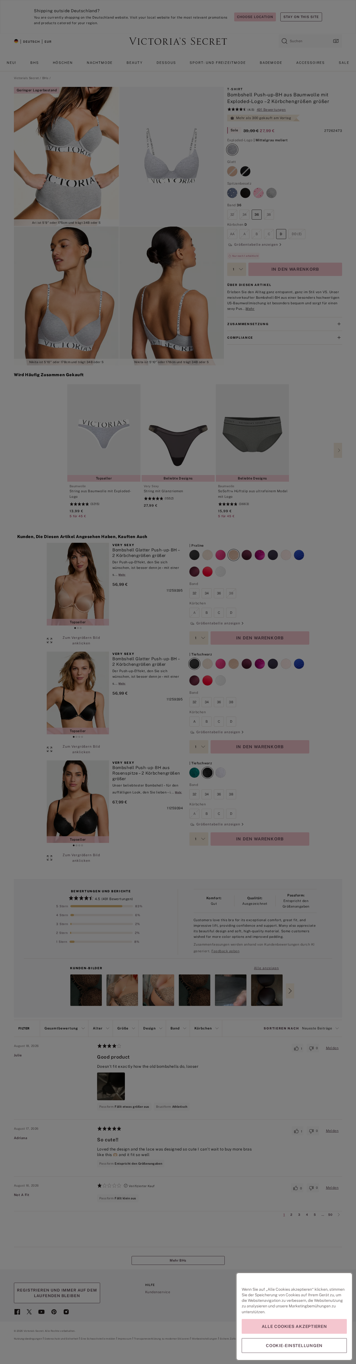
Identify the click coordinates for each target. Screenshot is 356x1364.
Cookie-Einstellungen (294, 1345)
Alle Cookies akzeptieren (294, 1326)
